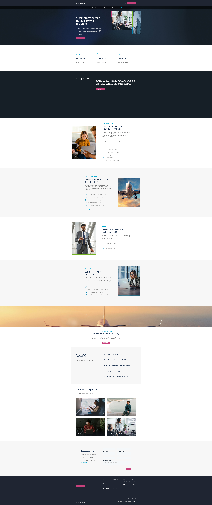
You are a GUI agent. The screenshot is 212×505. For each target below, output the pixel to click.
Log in (125, 3)
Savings (104, 483)
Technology (105, 485)
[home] (80, 3)
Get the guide (122, 7)
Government (115, 482)
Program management (107, 486)
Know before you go (126, 481)
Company (133, 481)
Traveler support (126, 486)
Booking (104, 482)
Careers (133, 484)
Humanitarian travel (116, 485)
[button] (93, 3)
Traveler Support (119, 3)
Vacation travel (115, 488)
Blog (124, 484)
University (114, 483)
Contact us (133, 486)
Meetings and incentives (117, 486)
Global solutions (106, 488)
